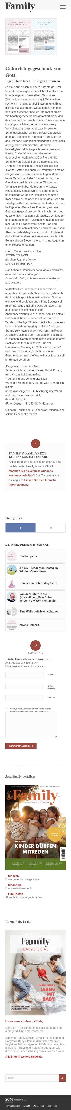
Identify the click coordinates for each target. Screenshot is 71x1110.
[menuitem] (61, 7)
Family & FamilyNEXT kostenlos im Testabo (28, 455)
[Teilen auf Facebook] (21, 527)
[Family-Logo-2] (29, 7)
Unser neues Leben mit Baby (24, 1021)
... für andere (13, 885)
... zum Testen (14, 894)
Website (51, 697)
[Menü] (61, 7)
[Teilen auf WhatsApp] (50, 527)
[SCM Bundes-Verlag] (15, 1102)
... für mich (12, 876)
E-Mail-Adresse (52, 687)
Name (51, 674)
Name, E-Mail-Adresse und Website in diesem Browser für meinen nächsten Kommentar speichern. (30, 712)
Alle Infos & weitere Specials (23, 1056)
